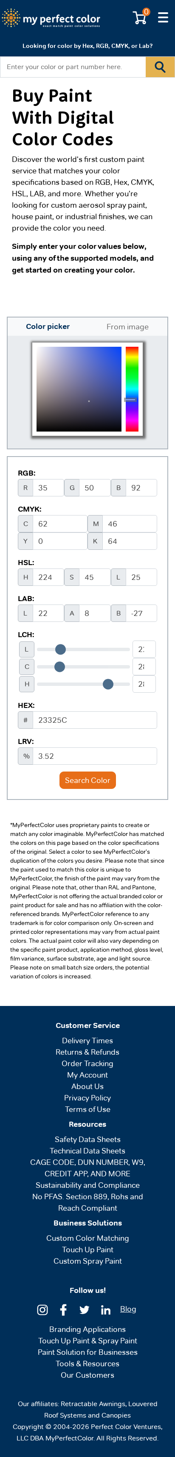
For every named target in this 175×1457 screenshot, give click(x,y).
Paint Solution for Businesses (88, 1352)
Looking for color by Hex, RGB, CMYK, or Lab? (87, 46)
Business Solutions (88, 1223)
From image (128, 326)
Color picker (48, 326)
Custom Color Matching (87, 1238)
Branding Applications (87, 1329)
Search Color (87, 780)
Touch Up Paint (87, 1249)
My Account (87, 1074)
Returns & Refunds (87, 1051)
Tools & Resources (87, 1363)
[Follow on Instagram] (42, 1309)
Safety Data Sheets (88, 1139)
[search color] (160, 67)
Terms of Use (87, 1109)
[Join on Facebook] (63, 1309)
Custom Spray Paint (88, 1260)
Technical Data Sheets (87, 1150)
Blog (128, 1308)
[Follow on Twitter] (84, 1309)
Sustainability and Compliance (88, 1185)
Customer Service (88, 1025)
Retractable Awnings (93, 1404)
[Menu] (163, 18)
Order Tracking (87, 1063)
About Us (87, 1086)
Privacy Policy (87, 1097)
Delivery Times (87, 1040)
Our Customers (87, 1375)
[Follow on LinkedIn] (106, 1309)
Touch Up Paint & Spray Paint (87, 1340)
